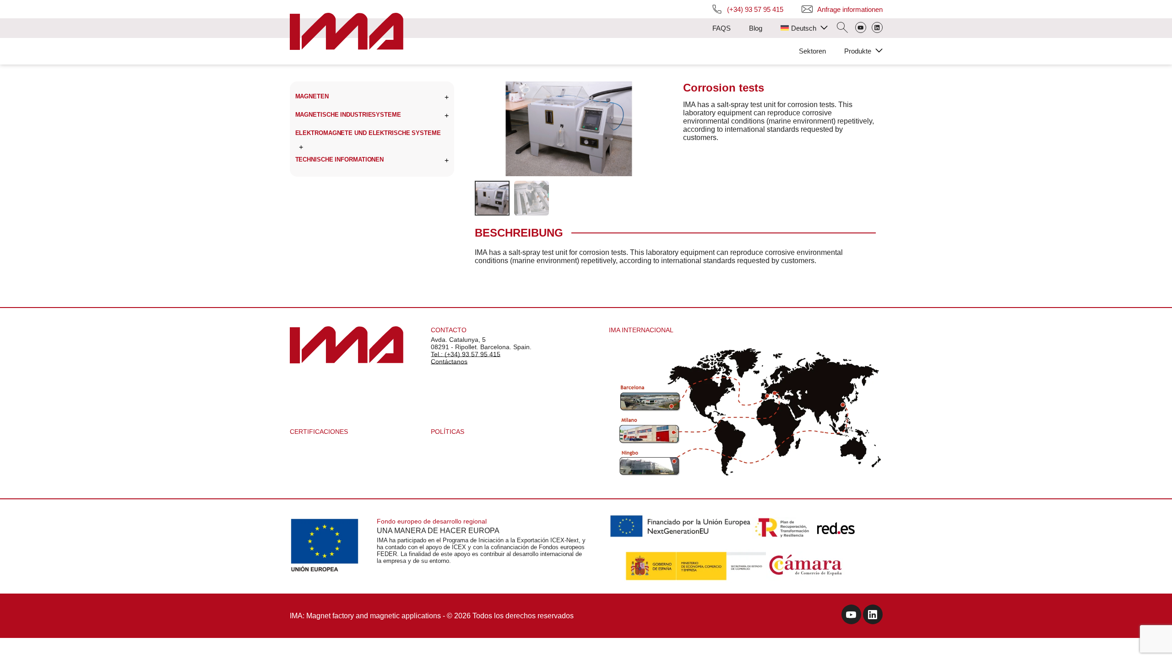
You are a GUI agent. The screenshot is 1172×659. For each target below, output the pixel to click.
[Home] (346, 32)
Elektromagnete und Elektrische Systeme (368, 133)
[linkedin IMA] (873, 616)
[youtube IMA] (851, 616)
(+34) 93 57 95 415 (755, 9)
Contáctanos (449, 361)
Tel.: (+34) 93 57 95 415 (465, 354)
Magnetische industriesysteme (348, 114)
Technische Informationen (339, 159)
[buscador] (842, 28)
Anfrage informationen (850, 9)
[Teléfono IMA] (860, 28)
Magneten (312, 96)
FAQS (721, 28)
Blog (755, 28)
